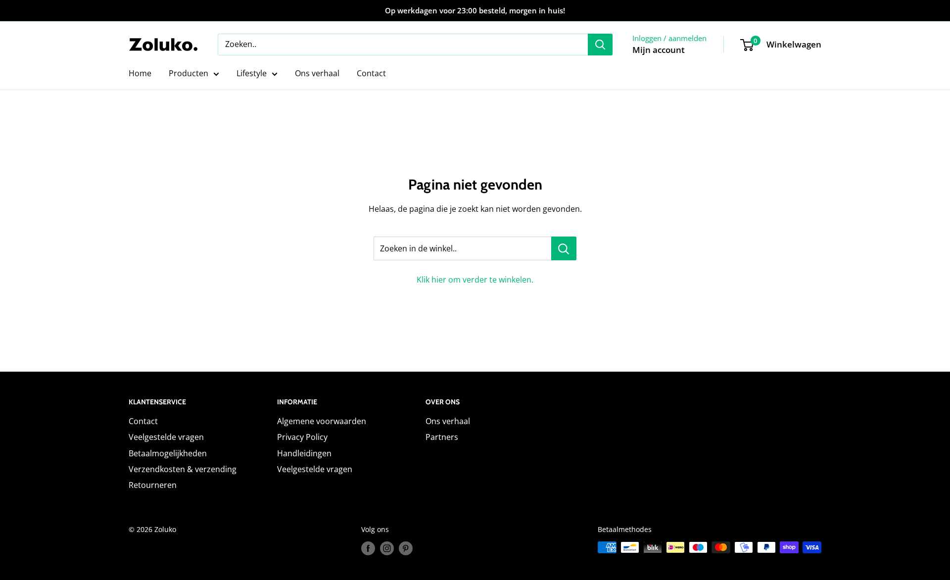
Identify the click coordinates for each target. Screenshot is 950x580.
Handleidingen (304, 453)
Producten (188, 73)
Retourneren (153, 485)
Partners (442, 437)
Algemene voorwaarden (321, 421)
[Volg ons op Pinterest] (406, 548)
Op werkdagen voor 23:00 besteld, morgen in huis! (475, 10)
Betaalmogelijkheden (168, 453)
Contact (371, 73)
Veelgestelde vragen (166, 437)
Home (140, 73)
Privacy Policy (302, 437)
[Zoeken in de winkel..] (563, 248)
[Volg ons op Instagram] (387, 548)
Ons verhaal (317, 73)
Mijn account (658, 49)
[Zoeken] (600, 44)
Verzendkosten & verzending (183, 469)
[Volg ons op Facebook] (368, 548)
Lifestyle (252, 73)
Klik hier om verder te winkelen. (475, 279)
